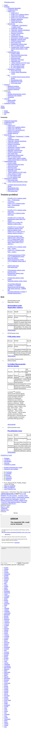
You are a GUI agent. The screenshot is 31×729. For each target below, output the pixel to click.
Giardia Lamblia (15, 53)
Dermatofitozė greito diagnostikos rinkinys (15, 306)
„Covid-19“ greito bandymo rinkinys (11, 502)
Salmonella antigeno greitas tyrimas (17, 281)
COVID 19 (7, 460)
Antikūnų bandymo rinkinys (8, 497)
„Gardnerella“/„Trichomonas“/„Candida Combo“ (19, 26)
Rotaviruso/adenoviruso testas (19, 55)
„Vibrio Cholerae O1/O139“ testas (20, 63)
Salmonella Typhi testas (17, 59)
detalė (14, 330)
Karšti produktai (12, 495)
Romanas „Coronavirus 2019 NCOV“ (13, 502)
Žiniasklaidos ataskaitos (14, 87)
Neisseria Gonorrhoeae (17, 33)
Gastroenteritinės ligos (14, 52)
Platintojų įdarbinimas (17, 19)
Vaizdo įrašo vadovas (17, 22)
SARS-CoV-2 (11, 11)
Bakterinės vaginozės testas (18, 39)
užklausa (10, 330)
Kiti (9, 75)
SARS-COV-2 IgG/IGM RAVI (19, 17)
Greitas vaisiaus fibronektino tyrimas (17, 181)
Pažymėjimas (11, 102)
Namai (6, 5)
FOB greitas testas (16, 83)
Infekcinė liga (11, 24)
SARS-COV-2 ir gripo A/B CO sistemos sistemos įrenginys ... (16, 232)
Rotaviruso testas (15, 58)
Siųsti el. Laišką (5, 506)
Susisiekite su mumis (9, 103)
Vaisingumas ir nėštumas (14, 69)
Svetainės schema (23, 495)
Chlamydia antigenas (16, 31)
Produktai (6, 6)
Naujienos (7, 84)
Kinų (2, 106)
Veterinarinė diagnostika (14, 8)
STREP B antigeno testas (18, 41)
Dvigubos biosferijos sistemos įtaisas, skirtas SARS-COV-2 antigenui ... (16, 242)
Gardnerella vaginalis (17, 28)
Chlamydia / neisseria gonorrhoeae (20, 30)
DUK (9, 92)
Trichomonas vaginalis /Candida (20, 38)
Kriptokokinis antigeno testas (19, 44)
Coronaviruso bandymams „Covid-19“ (14, 499)
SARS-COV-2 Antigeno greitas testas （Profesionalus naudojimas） (16, 205)
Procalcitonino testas (16, 80)
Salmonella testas (15, 61)
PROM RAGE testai (16, 81)
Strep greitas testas (16, 42)
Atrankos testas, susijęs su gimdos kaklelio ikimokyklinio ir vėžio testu (20, 48)
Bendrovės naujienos (13, 86)
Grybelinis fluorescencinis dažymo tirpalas (16, 365)
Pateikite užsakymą (16, 20)
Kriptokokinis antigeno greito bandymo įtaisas (16, 274)
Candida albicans (15, 34)
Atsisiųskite (11, 97)
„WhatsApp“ (4, 508)
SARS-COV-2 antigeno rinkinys (20, 14)
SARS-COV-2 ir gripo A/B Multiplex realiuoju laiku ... (15, 223)
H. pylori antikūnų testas (17, 67)
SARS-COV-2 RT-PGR (17, 16)
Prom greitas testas (16, 70)
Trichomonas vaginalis (17, 36)
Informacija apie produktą (15, 95)
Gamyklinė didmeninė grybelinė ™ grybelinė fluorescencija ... (17, 292)
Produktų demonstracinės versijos (17, 94)
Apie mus (6, 98)
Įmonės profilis (12, 100)
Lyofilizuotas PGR (13, 9)
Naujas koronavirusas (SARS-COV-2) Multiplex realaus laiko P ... (17, 261)
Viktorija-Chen (5, 510)
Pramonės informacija (13, 89)
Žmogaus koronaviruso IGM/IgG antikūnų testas (14, 500)
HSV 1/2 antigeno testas (17, 45)
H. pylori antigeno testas (17, 66)
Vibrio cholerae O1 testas (18, 64)
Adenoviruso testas (16, 56)
